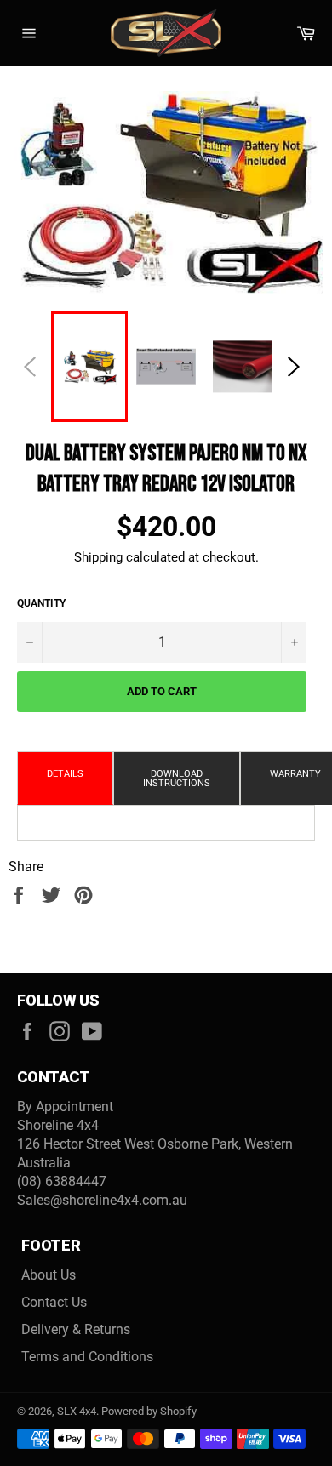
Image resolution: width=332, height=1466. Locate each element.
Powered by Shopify (149, 1411)
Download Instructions (176, 778)
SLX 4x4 (76, 1411)
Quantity (41, 603)
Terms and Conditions (87, 1357)
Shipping (98, 557)
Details (65, 773)
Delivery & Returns (75, 1329)
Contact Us (54, 1302)
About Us (48, 1275)
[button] (293, 366)
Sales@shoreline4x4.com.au (102, 1200)
